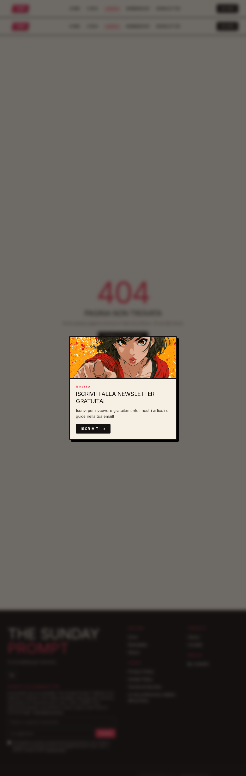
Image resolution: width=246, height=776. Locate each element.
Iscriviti (90, 429)
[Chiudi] (169, 343)
